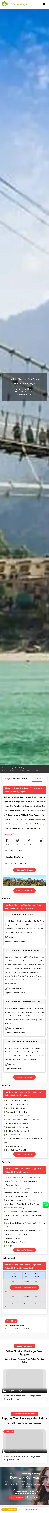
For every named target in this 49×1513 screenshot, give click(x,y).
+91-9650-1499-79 (15, 1325)
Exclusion (37, 779)
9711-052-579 (29, 1509)
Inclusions (26, 779)
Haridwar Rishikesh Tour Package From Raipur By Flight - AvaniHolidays (14, 3)
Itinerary (16, 779)
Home (6, 768)
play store (18, 1497)
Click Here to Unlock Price (24, 1287)
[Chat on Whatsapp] (46, 1205)
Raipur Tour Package (17, 768)
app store (34, 1497)
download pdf (25, 394)
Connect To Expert (24, 870)
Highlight (7, 779)
